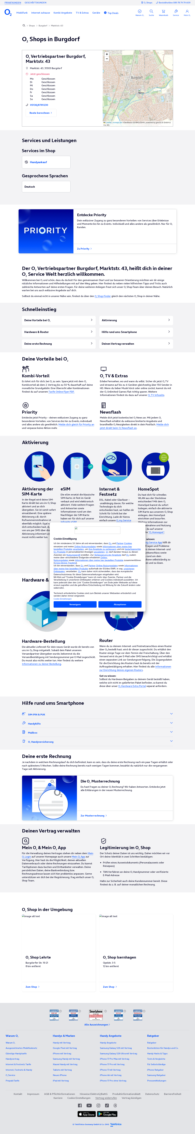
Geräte (96, 12)
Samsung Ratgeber (156, 1075)
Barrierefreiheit (172, 1094)
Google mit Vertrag (65, 1048)
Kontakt (18, 1094)
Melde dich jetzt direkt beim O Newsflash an (134, 426)
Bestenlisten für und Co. (162, 1048)
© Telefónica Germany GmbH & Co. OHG (91, 1124)
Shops (32, 25)
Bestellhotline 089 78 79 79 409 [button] (174, 2)
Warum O (10, 1042)
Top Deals (113, 13)
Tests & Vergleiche (156, 1058)
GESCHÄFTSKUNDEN (35, 2)
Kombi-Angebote (63, 12)
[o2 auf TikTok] (107, 1105)
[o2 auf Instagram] (98, 1105)
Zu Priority (83, 248)
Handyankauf (38, 162)
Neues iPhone (60, 1075)
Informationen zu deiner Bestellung (41, 664)
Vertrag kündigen (131, 1098)
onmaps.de (117, 122)
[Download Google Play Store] (107, 1114)
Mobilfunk (22, 12)
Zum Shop (32, 986)
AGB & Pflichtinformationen (59, 1094)
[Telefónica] (115, 1124)
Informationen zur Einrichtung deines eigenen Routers (135, 668)
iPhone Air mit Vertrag (110, 1075)
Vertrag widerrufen (106, 1098)
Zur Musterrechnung (93, 815)
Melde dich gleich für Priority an (76, 424)
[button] (22, 12)
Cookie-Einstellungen (78, 1098)
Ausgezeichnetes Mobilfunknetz (21, 1048)
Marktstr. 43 (57, 25)
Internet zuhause (40, 12)
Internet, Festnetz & (19, 1069)
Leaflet (108, 122)
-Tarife (12, 1080)
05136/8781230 (39, 105)
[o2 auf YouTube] (89, 1105)
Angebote (108, 1042)
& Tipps (157, 1053)
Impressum (33, 1094)
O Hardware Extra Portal (132, 686)
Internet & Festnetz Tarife (18, 1064)
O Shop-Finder (103, 296)
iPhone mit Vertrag (62, 1053)
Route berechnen (40, 112)
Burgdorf (43, 25)
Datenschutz (152, 1094)
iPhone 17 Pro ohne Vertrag (113, 1080)
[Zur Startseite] (24, 26)
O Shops (148, 2)
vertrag (12, 1058)
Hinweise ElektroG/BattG (94, 1094)
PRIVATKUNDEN (13, 2)
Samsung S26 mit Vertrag (116, 1048)
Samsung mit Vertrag (66, 1058)
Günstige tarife (16, 1053)
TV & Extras (82, 12)
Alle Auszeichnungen (96, 1024)
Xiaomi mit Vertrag (65, 1064)
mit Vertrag (62, 1042)
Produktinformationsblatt (126, 1094)
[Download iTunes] (87, 1114)
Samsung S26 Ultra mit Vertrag (118, 1053)
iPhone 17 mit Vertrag (110, 1069)
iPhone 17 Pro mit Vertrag (114, 1058)
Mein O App (78, 856)
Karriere (58, 1098)
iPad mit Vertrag (61, 1080)
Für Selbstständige (156, 1064)
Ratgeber (151, 1042)
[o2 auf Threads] (115, 1105)
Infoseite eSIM (69, 521)
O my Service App (152, 542)
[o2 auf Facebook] (80, 1105)
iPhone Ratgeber (155, 1069)
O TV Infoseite (156, 395)
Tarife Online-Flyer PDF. (61, 391)
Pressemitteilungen (156, 1080)
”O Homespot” (156, 532)
